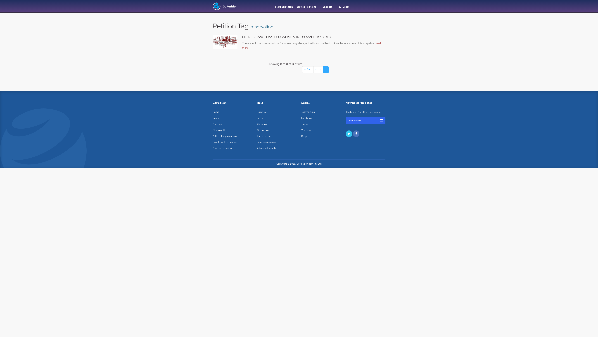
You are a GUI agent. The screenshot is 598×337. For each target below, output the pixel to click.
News (215, 118)
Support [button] (328, 7)
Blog (304, 136)
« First (307, 69)
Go (381, 120)
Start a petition (284, 7)
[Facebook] (356, 133)
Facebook (306, 118)
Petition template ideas (225, 136)
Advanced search (266, 148)
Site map (217, 124)
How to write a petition (225, 142)
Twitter (304, 124)
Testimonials (308, 112)
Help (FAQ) (262, 112)
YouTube (306, 130)
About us (262, 124)
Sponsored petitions (223, 148)
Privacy (261, 118)
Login (345, 7)
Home (216, 112)
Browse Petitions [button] (306, 7)
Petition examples (266, 142)
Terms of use (264, 136)
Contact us (263, 130)
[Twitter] (349, 133)
